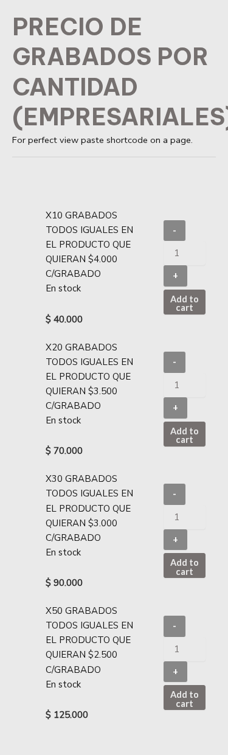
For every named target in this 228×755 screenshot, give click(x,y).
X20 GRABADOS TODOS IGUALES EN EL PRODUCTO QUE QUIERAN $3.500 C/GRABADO (89, 376)
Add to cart (184, 303)
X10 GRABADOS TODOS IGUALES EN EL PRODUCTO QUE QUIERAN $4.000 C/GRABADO (89, 244)
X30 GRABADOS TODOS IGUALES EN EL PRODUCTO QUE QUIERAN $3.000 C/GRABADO (89, 508)
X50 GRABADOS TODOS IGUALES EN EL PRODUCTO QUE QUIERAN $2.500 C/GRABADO (89, 640)
